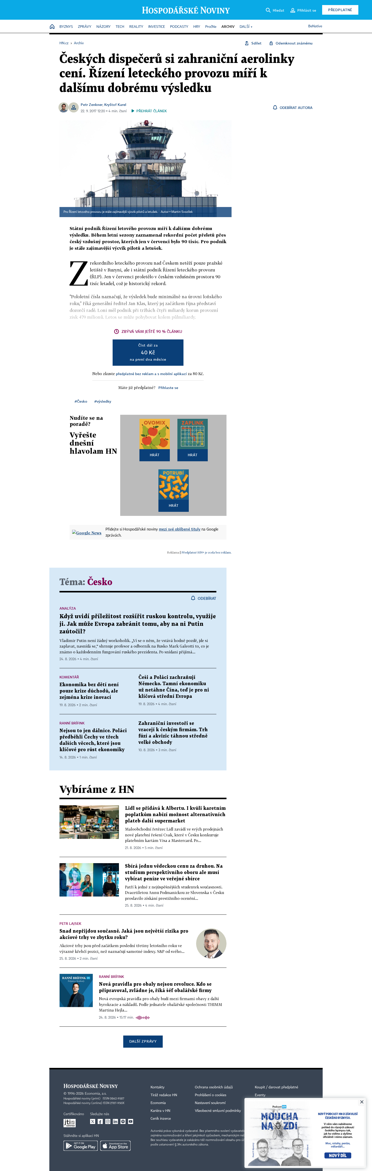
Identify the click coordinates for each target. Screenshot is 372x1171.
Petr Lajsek (70, 923)
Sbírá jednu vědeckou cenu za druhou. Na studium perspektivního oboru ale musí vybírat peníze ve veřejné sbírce (174, 872)
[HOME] (52, 27)
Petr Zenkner (91, 104)
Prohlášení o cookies (210, 1095)
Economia (158, 1103)
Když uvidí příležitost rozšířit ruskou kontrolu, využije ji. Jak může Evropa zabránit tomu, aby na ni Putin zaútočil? (137, 624)
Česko (99, 582)
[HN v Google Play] (81, 1146)
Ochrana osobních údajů (214, 1087)
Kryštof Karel (115, 104)
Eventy (260, 1095)
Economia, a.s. (96, 1093)
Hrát (155, 455)
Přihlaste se (168, 387)
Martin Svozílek (182, 212)
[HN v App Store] (115, 1146)
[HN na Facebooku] (100, 1121)
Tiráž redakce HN (164, 1095)
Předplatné (340, 10)
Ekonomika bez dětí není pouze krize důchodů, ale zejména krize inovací (89, 691)
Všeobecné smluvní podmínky (218, 1111)
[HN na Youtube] (130, 1121)
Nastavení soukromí (210, 1103)
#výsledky (102, 401)
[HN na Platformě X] (92, 1121)
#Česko (81, 401)
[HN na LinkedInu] (115, 1121)
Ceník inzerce (161, 1118)
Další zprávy (142, 1041)
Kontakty (157, 1087)
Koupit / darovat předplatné (276, 1087)
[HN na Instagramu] (107, 1121)
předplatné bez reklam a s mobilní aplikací (151, 374)
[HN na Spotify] (123, 1121)
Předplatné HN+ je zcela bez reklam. (206, 552)
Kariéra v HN (160, 1111)
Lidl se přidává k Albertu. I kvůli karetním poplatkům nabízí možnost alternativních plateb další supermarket (175, 814)
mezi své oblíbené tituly (179, 529)
